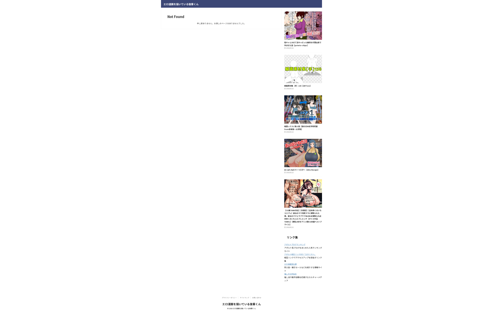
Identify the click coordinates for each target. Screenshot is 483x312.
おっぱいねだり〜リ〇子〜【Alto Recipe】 (301, 169)
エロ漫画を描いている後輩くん (181, 4)
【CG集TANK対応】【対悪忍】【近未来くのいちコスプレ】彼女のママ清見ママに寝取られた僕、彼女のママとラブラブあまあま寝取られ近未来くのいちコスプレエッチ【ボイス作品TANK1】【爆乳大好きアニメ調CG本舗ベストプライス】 (303, 217)
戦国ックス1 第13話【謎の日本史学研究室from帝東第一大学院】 (301, 127)
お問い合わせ (256, 298)
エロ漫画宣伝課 (290, 264)
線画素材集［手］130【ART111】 (298, 85)
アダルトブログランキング (294, 244)
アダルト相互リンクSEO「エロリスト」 (300, 254)
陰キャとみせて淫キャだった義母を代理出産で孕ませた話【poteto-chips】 (302, 44)
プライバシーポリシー (229, 298)
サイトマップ (244, 298)
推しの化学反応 (290, 274)
